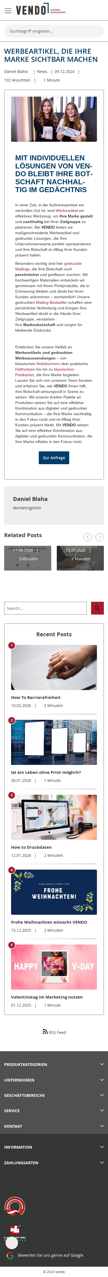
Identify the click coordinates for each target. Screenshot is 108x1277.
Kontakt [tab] (13, 1126)
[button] (87, 537)
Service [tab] (12, 1111)
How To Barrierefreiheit (36, 697)
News (42, 71)
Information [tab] (18, 1147)
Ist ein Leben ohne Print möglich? (46, 772)
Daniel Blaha (16, 71)
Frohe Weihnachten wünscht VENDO (49, 922)
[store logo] (41, 9)
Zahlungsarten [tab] (21, 1163)
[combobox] (54, 31)
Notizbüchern (48, 363)
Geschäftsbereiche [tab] (24, 1095)
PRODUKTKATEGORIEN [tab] (25, 1064)
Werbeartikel (67, 210)
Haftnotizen (25, 369)
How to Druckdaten (31, 847)
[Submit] (97, 608)
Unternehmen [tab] (19, 1080)
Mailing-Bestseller (51, 302)
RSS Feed (57, 1032)
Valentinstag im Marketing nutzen (47, 997)
